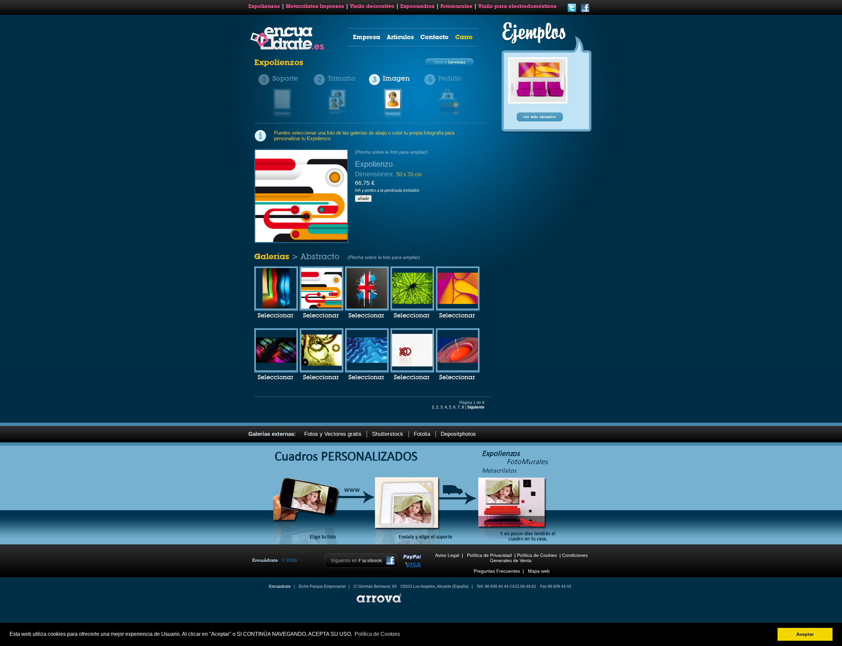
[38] (367, 307)
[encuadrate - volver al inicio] (288, 48)
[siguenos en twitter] (572, 11)
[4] (457, 361)
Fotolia (422, 434)
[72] (321, 364)
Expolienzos (264, 6)
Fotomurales (456, 6)
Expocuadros (417, 6)
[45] (412, 302)
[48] (412, 365)
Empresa (366, 37)
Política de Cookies (537, 555)
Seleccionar (275, 316)
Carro (464, 37)
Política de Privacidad (489, 555)
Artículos (400, 37)
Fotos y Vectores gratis (332, 434)
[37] (457, 302)
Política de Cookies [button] (377, 634)
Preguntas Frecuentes (497, 571)
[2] (276, 361)
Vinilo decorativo (372, 6)
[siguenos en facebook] (585, 11)
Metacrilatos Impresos (315, 6)
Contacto (434, 37)
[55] (321, 307)
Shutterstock (387, 434)
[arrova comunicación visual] (378, 603)
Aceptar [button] (805, 634)
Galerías (273, 256)
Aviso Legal (447, 555)
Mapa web (539, 571)
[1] (367, 361)
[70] (275, 307)
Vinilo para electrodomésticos (517, 6)
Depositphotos (458, 434)
